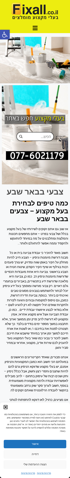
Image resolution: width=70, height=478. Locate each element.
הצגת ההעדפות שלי (35, 464)
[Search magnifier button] (21, 136)
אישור (35, 444)
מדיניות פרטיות (44, 473)
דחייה (35, 454)
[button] (5, 34)
